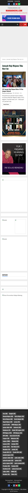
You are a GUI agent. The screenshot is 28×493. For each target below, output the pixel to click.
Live (25, 24)
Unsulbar (6, 474)
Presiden (6, 466)
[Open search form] (17, 24)
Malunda (15, 441)
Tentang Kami (9, 480)
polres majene (8, 463)
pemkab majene (8, 455)
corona (17, 422)
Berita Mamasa (7, 419)
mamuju (14, 444)
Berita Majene (19, 416)
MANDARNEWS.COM (14, 10)
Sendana (15, 466)
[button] (2, 24)
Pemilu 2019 (7, 452)
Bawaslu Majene (8, 416)
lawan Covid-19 (14, 436)
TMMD (13, 471)
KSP (5, 436)
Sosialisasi (6, 469)
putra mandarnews (7, 93)
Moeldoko (6, 449)
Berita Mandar (18, 419)
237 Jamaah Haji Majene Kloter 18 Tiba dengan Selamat (14, 79)
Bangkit (12, 413)
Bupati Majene (7, 422)
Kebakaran (6, 430)
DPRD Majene (16, 425)
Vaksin (14, 474)
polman (18, 460)
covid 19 (6, 425)
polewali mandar (8, 460)
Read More (6, 105)
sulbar (6, 471)
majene (6, 441)
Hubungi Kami (18, 480)
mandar (6, 447)
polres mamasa (19, 463)
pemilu (14, 449)
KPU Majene (7, 433)
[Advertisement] (14, 41)
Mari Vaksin (15, 447)
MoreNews (23, 489)
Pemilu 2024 (17, 452)
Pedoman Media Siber (13, 482)
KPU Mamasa (17, 433)
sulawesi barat (16, 469)
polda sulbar (19, 458)
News (5, 85)
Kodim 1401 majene (18, 430)
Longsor (6, 438)
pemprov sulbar (8, 458)
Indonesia (17, 427)
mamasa (6, 444)
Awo (5, 413)
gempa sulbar (7, 427)
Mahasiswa (15, 438)
